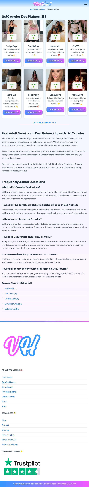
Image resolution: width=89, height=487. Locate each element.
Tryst (4, 401)
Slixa (4, 406)
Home (32, 9)
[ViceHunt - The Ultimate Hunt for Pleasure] (43, 4)
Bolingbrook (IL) (12, 309)
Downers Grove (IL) (13, 303)
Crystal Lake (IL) (12, 298)
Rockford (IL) (10, 288)
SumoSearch (7, 387)
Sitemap (5, 430)
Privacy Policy (8, 434)
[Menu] (85, 4)
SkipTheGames (8, 382)
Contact (5, 425)
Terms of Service (9, 439)
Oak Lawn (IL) (11, 293)
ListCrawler (40, 9)
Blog (4, 420)
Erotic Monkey (8, 396)
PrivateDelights (9, 391)
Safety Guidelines (10, 444)
